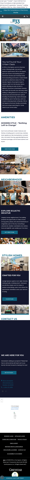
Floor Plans (9, 299)
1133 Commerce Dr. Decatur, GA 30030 (15, 408)
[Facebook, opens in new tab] (2, 391)
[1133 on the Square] (15, 415)
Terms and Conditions (9, 439)
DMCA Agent (14, 443)
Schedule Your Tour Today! (15, 478)
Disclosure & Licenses (10, 450)
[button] (15, 11)
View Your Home (10, 149)
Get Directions (9, 232)
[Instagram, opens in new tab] (5, 391)
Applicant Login (20, 436)
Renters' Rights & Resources (14, 446)
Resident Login (8, 436)
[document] (15, 415)
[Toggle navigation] (2, 16)
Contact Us (22, 450)
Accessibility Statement (14, 454)
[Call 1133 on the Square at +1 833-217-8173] (27, 16)
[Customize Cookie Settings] (2, 477)
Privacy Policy (22, 439)
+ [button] (2, 399)
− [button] (2, 401)
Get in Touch (9, 372)
